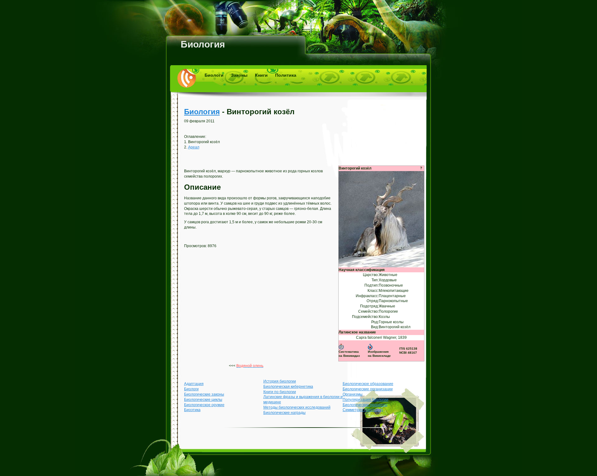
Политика (285, 75)
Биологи (214, 75)
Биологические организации (368, 389)
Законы (239, 75)
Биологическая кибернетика (288, 386)
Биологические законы (204, 394)
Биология (203, 44)
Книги (261, 75)
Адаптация (194, 384)
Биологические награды (284, 412)
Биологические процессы (365, 405)
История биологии (279, 381)
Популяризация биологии (365, 399)
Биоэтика (192, 410)
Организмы (353, 394)
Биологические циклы (203, 399)
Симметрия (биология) (363, 410)
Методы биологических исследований (297, 407)
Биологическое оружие (204, 405)
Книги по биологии (279, 392)
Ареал (193, 147)
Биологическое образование (368, 384)
